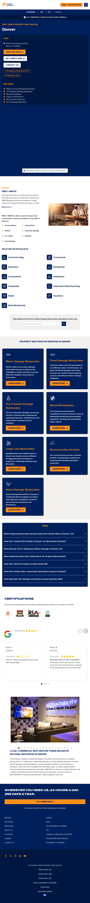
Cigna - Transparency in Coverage (45, 882)
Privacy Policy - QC (45, 878)
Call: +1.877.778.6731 (71, 5)
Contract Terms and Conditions (59, 834)
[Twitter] (10, 856)
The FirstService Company (56, 826)
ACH (47, 830)
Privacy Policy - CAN (45, 874)
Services (9, 83)
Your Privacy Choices (45, 891)
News (48, 822)
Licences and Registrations (57, 838)
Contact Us (12, 65)
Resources (9, 826)
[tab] (19, 748)
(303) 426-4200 (13, 52)
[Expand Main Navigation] (86, 5)
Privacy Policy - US (45, 869)
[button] (80, 631)
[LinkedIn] (20, 856)
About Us (8, 830)
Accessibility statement (55, 843)
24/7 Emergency (45, 802)
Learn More (17, 384)
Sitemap (49, 818)
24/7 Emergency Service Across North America (46, 17)
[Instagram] (15, 856)
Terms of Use (45, 887)
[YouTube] (25, 856)
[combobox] (43, 324)
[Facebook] (6, 856)
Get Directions (14, 59)
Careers (8, 838)
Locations (9, 834)
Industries (9, 822)
